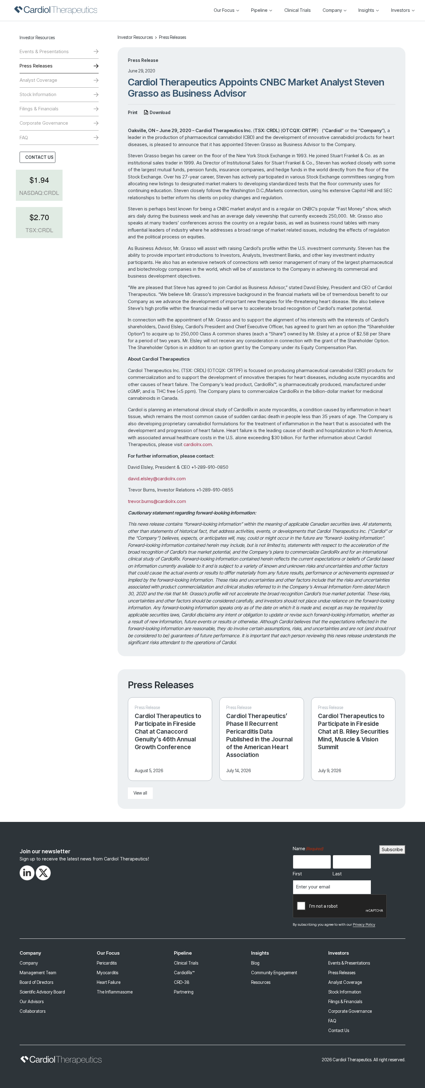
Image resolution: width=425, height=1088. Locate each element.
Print (133, 112)
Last (337, 874)
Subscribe (392, 849)
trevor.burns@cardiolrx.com (157, 501)
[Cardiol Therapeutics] (55, 10)
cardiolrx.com (198, 444)
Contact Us (39, 157)
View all (140, 793)
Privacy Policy (364, 924)
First (297, 874)
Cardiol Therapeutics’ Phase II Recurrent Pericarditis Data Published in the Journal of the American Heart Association (259, 735)
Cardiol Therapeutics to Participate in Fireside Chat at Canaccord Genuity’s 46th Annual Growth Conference (168, 731)
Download (160, 112)
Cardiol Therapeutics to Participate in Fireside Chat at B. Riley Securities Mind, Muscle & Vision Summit (353, 731)
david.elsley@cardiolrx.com (157, 479)
